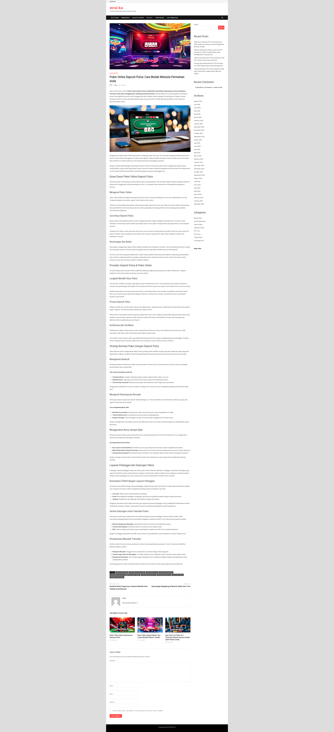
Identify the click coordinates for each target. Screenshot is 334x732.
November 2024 (199, 169)
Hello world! (218, 87)
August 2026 (198, 101)
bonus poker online (122, 572)
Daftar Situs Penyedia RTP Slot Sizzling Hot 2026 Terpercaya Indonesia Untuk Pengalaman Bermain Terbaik (209, 44)
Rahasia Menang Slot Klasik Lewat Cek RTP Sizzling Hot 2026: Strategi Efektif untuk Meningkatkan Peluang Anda (208, 52)
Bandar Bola (125, 17)
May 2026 (197, 111)
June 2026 (197, 108)
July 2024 (197, 182)
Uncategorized (199, 241)
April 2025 (197, 153)
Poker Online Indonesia (166, 572)
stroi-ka (116, 7)
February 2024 (198, 198)
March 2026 (197, 117)
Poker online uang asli (164, 575)
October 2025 (198, 133)
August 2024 (198, 178)
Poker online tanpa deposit (118, 575)
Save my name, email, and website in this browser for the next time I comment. (137, 711)
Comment (113, 660)
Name (112, 686)
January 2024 (198, 201)
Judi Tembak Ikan (172, 17)
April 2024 (197, 191)
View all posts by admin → (130, 603)
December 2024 (199, 165)
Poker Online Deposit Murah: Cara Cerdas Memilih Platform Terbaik (148, 636)
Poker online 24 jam (152, 572)
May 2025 (197, 149)
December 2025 (199, 127)
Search (196, 24)
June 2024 (197, 185)
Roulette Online (138, 17)
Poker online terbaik (134, 575)
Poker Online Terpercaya (148, 575)
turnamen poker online (117, 577)
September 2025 (199, 137)
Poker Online (159, 17)
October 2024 (198, 172)
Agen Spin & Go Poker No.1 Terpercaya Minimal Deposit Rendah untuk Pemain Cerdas (177, 637)
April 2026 (197, 114)
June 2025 (197, 146)
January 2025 (198, 162)
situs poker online (177, 575)
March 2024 (197, 194)
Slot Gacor (115, 17)
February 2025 (198, 159)
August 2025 (198, 140)
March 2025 (197, 156)
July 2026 (197, 104)
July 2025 (197, 143)
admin (116, 85)
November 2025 (199, 130)
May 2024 (197, 188)
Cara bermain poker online (137, 572)
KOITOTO (173, 727)
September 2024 (199, 175)
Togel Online (198, 237)
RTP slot (149, 17)
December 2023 (199, 204)
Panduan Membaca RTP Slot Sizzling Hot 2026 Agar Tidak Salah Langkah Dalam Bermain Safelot (209, 71)
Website (112, 702)
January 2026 (198, 124)
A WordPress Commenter (203, 87)
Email (112, 694)
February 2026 (198, 120)
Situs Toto (197, 248)
